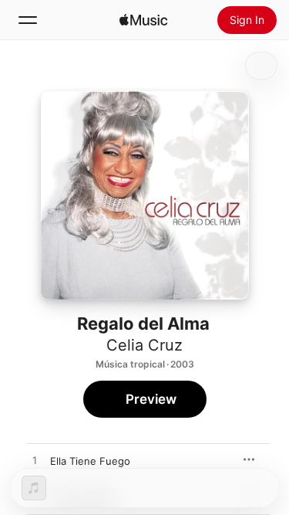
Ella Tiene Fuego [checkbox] (90, 461)
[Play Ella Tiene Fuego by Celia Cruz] (34, 461)
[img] (143, 20)
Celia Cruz (144, 345)
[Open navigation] (28, 20)
